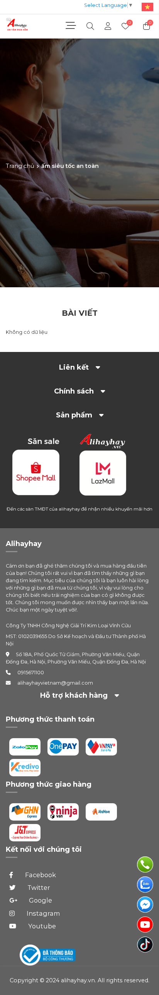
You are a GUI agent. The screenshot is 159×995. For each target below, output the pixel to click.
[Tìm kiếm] (90, 26)
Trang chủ (20, 165)
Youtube (41, 926)
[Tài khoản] (108, 26)
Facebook (40, 875)
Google (39, 900)
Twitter (38, 887)
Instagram (42, 913)
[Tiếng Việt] (145, 6)
